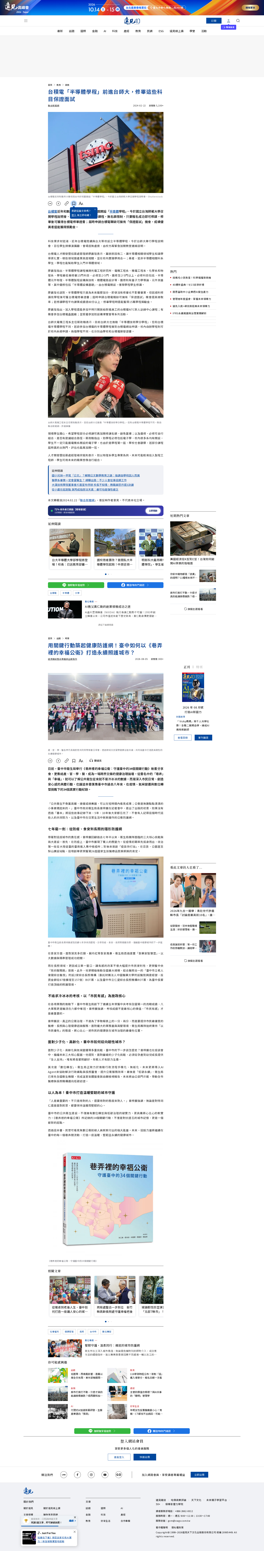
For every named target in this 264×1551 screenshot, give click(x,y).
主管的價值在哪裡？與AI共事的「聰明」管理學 (146, 1393)
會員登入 (119, 1457)
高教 (67, 84)
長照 (82, 1331)
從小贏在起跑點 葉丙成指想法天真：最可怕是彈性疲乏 (85, 489)
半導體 (114, 211)
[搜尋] (238, 20)
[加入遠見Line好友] (63, 1474)
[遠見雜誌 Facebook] (77, 1474)
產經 (126, 31)
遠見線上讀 (176, 31)
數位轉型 (106, 1331)
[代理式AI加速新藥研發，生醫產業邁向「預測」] (58, 1411)
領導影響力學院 (174, 1504)
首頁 (50, 84)
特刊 (199, 667)
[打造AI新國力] (193, 687)
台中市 (93, 1331)
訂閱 (213, 20)
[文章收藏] (74, 203)
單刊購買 (203, 737)
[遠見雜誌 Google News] (118, 1474)
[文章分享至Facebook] (58, 203)
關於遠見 (28, 1508)
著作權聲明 (162, 1527)
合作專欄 (125, 1520)
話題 (71, 31)
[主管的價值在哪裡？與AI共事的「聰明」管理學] (117, 1393)
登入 (74, 215)
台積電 (52, 211)
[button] (159, 543)
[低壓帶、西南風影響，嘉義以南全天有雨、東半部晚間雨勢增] (58, 1375)
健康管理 (69, 1331)
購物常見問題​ (50, 1514)
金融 (95, 31)
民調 (149, 31)
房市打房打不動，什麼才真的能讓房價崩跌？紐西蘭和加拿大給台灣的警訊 (87, 1393)
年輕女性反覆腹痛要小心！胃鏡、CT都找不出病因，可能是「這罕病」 (146, 1412)
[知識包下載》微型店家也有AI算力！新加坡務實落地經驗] (30, 1537)
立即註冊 (199, 1475)
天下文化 (196, 1500)
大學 (77, 592)
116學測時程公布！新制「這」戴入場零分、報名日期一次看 (146, 1375)
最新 (60, 31)
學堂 (192, 31)
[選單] (26, 20)
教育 (138, 31)
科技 (115, 31)
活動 (204, 31)
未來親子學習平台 (216, 1500)
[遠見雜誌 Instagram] (91, 1474)
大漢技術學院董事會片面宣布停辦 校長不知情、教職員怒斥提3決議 (93, 485)
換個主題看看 (195, 608)
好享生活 (134, 1406)
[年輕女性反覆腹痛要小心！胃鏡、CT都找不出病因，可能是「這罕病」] (117, 1411)
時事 (67, 638)
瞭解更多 (250, 7)
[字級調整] (81, 203)
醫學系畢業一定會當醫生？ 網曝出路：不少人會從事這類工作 (89, 480)
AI (105, 31)
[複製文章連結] (67, 203)
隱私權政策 (178, 1527)
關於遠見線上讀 (51, 1508)
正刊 (187, 667)
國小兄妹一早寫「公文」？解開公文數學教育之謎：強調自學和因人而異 (96, 475)
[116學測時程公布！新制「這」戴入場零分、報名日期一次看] (117, 1375)
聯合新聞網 (53, 105)
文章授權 (28, 1514)
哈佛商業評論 (178, 1500)
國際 (83, 31)
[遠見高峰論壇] (17, 7)
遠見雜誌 (161, 1500)
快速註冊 (145, 1457)
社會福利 (54, 1331)
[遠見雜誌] (132, 20)
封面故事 (180, 716)
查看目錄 (183, 737)
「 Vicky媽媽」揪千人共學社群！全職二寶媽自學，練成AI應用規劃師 (192, 725)
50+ (158, 1504)
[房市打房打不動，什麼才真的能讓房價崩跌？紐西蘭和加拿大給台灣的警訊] (58, 1393)
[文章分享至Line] (50, 203)
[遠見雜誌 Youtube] (105, 1474)
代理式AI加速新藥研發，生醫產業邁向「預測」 (86, 1412)
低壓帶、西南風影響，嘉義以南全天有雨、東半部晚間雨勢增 (87, 1375)
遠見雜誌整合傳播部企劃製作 (62, 658)
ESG (161, 31)
